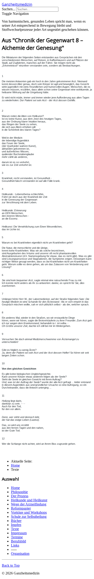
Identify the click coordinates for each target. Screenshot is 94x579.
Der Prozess (19, 496)
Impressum (19, 533)
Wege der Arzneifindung (28, 504)
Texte (15, 529)
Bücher (16, 521)
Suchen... (8, 9)
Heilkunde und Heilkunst (29, 500)
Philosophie (19, 492)
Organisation (20, 553)
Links (15, 545)
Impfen (16, 525)
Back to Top (11, 565)
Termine (17, 537)
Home (15, 488)
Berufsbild (18, 541)
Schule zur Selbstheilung (29, 516)
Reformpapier (21, 508)
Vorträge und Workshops (29, 512)
